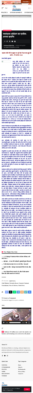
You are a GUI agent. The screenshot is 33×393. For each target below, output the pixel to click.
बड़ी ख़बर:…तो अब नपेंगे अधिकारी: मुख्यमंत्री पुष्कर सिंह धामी (17, 261)
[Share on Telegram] (18, 292)
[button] (27, 389)
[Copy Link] (26, 292)
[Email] (12, 41)
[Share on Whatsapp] (14, 292)
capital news (12, 281)
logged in (11, 300)
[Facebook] (2, 356)
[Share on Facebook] (7, 41)
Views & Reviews (13, 285)
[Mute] (26, 322)
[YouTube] (5, 356)
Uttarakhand (5, 285)
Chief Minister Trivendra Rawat (10, 283)
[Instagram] (7, 356)
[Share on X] (9, 41)
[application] (16, 316)
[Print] (15, 41)
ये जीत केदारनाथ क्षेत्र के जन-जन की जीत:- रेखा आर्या (16, 264)
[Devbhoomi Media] (16, 8)
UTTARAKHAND (7, 30)
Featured (21, 283)
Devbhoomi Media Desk (9, 45)
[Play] (4, 322)
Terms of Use (10, 390)
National (26, 283)
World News (21, 285)
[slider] (15, 322)
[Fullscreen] (29, 322)
